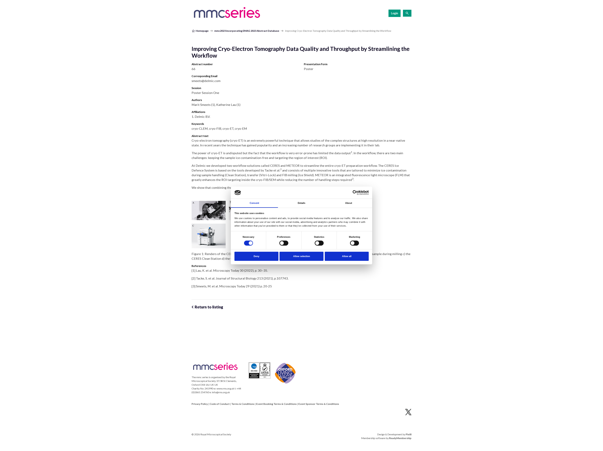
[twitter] (408, 412)
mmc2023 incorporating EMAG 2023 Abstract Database (246, 30)
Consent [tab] (254, 203)
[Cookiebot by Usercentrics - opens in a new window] (355, 192)
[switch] (283, 243)
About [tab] (348, 203)
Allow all (346, 256)
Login (394, 13)
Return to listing (209, 307)
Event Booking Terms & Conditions (276, 403)
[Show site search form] (407, 13)
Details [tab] (301, 203)
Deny (256, 256)
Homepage (202, 30)
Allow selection (301, 256)
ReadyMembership (400, 438)
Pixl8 (408, 434)
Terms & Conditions (242, 403)
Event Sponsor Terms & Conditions (318, 403)
